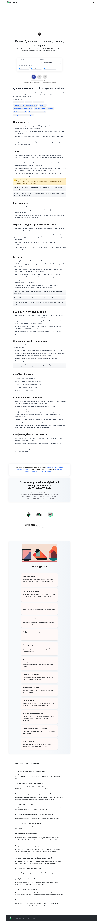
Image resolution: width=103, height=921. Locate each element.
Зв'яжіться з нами (37, 918)
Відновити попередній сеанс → (23, 108)
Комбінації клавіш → (20, 111)
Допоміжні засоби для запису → (44, 108)
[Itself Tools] (39, 520)
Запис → (28, 102)
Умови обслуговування (20, 917)
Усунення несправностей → (37, 111)
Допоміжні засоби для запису (26, 65)
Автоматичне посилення (50, 68)
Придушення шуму (37, 68)
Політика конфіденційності (32, 917)
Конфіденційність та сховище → (23, 115)
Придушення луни (25, 68)
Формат (42, 59)
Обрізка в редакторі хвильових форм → (25, 105)
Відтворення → (38, 102)
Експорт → (43, 105)
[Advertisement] (51, 15)
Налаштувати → (18, 102)
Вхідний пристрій (22, 59)
